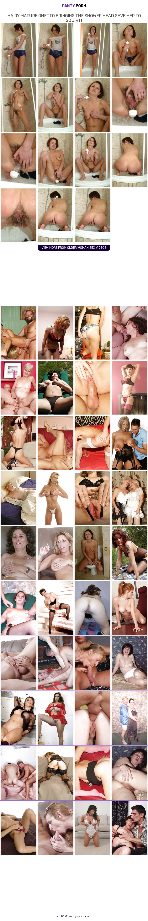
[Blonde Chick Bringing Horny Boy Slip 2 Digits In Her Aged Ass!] (55, 332)
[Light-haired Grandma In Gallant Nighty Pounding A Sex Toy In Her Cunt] (55, 772)
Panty (74, 5)
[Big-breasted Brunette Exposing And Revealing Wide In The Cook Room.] (18, 717)
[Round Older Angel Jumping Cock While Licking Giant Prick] (18, 772)
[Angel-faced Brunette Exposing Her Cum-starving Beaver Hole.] (18, 442)
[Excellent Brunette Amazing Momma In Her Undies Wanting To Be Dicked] (55, 717)
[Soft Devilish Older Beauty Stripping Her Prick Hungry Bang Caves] (92, 607)
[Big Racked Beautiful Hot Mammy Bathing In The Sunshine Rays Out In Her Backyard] (55, 387)
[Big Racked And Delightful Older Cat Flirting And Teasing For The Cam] (18, 607)
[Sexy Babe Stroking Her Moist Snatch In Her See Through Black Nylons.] (129, 387)
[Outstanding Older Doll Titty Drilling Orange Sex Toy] (55, 607)
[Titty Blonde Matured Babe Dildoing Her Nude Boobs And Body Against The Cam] (55, 497)
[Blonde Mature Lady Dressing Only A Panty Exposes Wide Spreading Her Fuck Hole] (18, 827)
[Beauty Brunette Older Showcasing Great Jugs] (92, 827)
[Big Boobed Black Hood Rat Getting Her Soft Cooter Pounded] (129, 442)
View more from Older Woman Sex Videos (74, 247)
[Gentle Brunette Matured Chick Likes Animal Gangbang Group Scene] (129, 332)
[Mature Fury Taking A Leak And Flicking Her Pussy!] (92, 552)
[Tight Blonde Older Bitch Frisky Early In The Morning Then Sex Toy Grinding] (18, 497)
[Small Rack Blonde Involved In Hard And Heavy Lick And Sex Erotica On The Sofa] (55, 827)
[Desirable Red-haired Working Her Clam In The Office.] (129, 607)
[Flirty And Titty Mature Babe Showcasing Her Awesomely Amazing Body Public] (55, 552)
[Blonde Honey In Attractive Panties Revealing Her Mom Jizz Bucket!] (92, 332)
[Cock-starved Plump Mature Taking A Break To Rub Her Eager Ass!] (129, 662)
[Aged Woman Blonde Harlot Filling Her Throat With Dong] (18, 662)
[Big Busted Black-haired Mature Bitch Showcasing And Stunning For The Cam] (129, 717)
